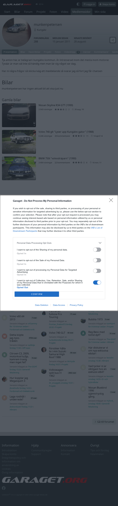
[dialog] (59, 253)
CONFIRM (37, 294)
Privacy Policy (76, 305)
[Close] (112, 201)
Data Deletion (41, 305)
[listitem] (59, 242)
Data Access (59, 305)
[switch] (97, 250)
